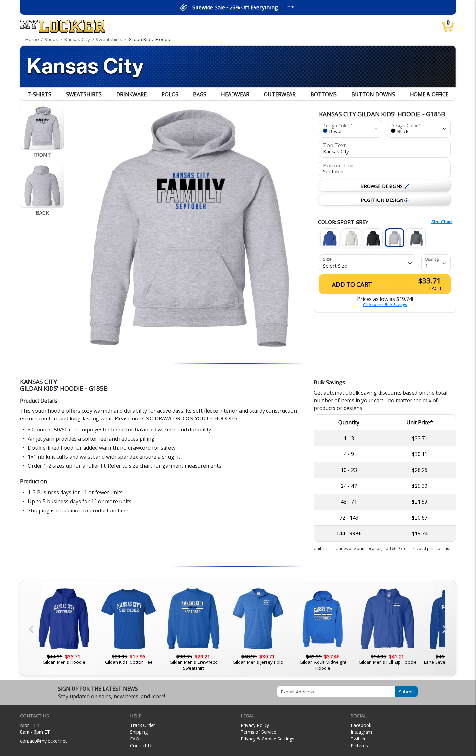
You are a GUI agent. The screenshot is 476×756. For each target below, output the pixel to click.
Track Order (142, 725)
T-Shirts (39, 94)
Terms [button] (290, 7)
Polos (170, 94)
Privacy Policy (255, 725)
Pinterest (360, 745)
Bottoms (324, 94)
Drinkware (131, 94)
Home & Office (429, 94)
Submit (406, 691)
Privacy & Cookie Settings (267, 739)
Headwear (235, 94)
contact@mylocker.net (43, 741)
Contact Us (141, 745)
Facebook (361, 725)
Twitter (358, 739)
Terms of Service (258, 732)
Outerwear (280, 94)
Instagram (361, 732)
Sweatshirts (84, 94)
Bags (199, 94)
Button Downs (373, 94)
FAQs (136, 739)
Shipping (139, 732)
